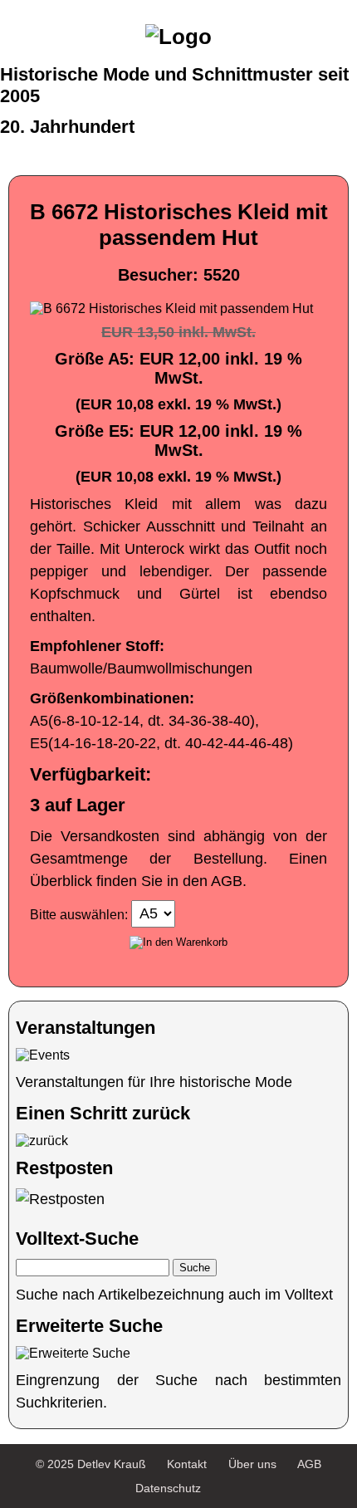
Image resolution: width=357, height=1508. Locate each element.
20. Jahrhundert (67, 126)
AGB (309, 1464)
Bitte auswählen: (79, 914)
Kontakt (187, 1464)
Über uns (252, 1464)
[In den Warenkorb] (178, 942)
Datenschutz (168, 1488)
